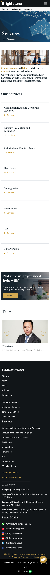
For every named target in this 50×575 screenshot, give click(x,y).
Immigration (7, 447)
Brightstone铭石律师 (14, 528)
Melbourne (16, 9)
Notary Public (8, 461)
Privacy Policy (8, 416)
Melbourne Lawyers (11, 407)
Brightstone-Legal (13, 543)
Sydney (5, 9)
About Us (6, 376)
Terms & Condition (10, 412)
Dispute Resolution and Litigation (17, 432)
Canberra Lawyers (10, 402)
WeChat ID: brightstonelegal (18, 524)
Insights (5, 390)
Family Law (7, 452)
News (4, 385)
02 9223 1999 (8, 485)
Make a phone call (10, 472)
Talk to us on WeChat (11, 477)
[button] (43, 333)
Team (4, 380)
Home (4, 39)
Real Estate (7, 442)
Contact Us (7, 395)
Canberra (28, 9)
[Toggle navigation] (45, 3)
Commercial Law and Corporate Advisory (21, 428)
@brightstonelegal (13, 533)
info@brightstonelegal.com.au (15, 489)
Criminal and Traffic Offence (15, 437)
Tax (3, 456)
